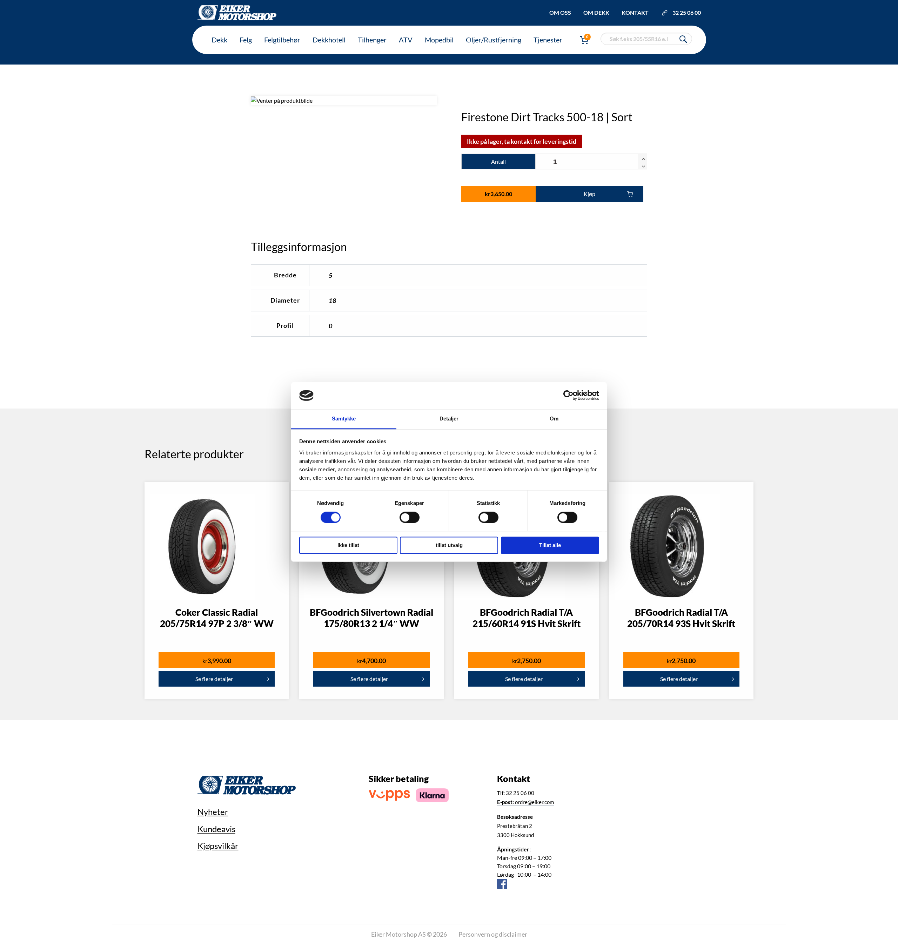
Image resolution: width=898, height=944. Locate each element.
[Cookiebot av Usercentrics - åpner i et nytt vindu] (568, 395)
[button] (642, 158)
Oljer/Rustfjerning (493, 39)
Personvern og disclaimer (492, 934)
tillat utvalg (449, 545)
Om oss (560, 12)
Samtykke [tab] (344, 419)
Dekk (219, 39)
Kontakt (635, 12)
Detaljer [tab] (449, 419)
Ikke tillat (348, 545)
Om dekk (596, 12)
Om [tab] (554, 419)
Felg (246, 39)
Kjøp (589, 193)
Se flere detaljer (214, 678)
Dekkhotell (329, 39)
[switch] (410, 517)
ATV (406, 39)
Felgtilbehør (282, 39)
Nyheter (212, 812)
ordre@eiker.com (525, 802)
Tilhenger (372, 39)
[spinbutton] (591, 162)
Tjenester (548, 39)
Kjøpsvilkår (218, 846)
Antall (498, 161)
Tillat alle (550, 545)
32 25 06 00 (686, 12)
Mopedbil (439, 39)
